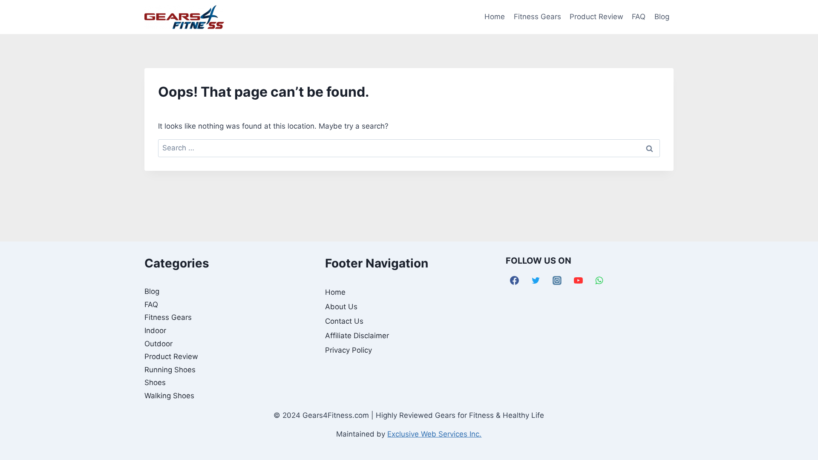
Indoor (155, 330)
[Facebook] (515, 280)
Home (494, 16)
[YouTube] (578, 280)
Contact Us (344, 321)
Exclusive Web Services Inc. (434, 434)
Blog (661, 16)
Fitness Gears (537, 16)
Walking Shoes (169, 395)
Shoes (155, 382)
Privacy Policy (348, 350)
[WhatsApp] (599, 280)
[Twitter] (536, 280)
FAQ (638, 16)
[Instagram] (557, 280)
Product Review (596, 16)
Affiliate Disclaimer (357, 335)
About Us (341, 306)
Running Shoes (170, 369)
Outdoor (158, 343)
